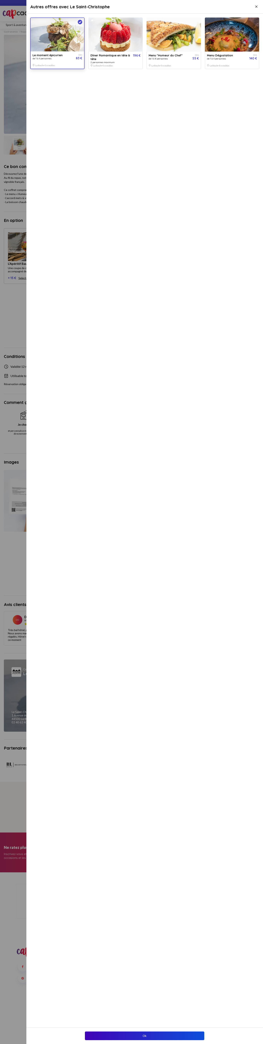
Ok (145, 1036)
